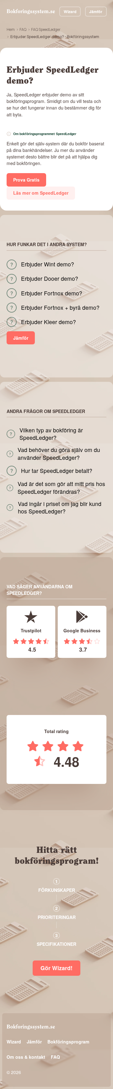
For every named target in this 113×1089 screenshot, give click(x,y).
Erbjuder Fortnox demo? (51, 293)
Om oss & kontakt (26, 1057)
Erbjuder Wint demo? (47, 264)
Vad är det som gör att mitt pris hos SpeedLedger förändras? (61, 487)
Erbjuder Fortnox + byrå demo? (60, 307)
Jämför (95, 11)
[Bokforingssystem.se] (31, 11)
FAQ (22, 29)
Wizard (70, 11)
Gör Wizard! (56, 968)
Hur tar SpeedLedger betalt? (56, 470)
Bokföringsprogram (68, 1041)
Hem (11, 29)
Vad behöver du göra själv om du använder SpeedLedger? (59, 453)
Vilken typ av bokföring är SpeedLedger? (51, 434)
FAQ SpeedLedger (46, 29)
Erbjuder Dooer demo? (49, 278)
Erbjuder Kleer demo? (48, 322)
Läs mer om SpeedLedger (40, 193)
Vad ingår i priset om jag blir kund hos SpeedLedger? (59, 507)
